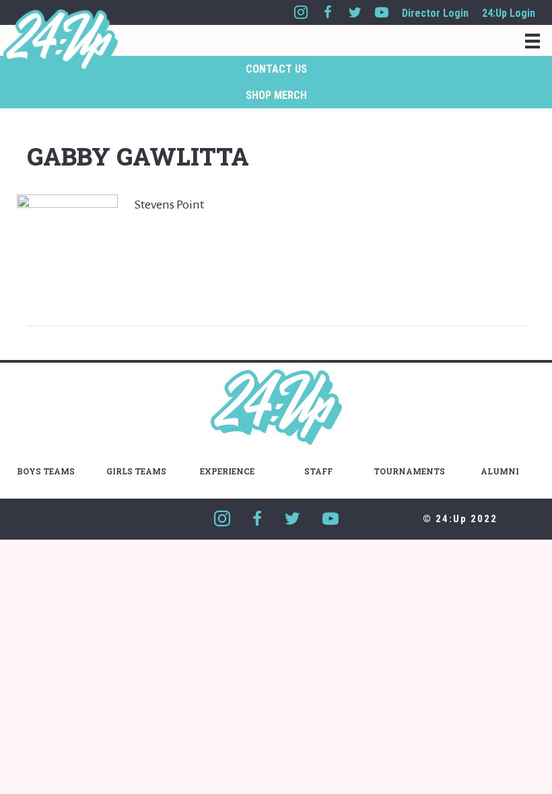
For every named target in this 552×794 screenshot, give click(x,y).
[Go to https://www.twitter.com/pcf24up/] (354, 12)
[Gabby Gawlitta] (67, 244)
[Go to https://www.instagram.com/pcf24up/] (301, 12)
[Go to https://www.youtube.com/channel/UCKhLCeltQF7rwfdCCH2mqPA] (381, 12)
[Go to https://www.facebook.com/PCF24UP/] (328, 12)
